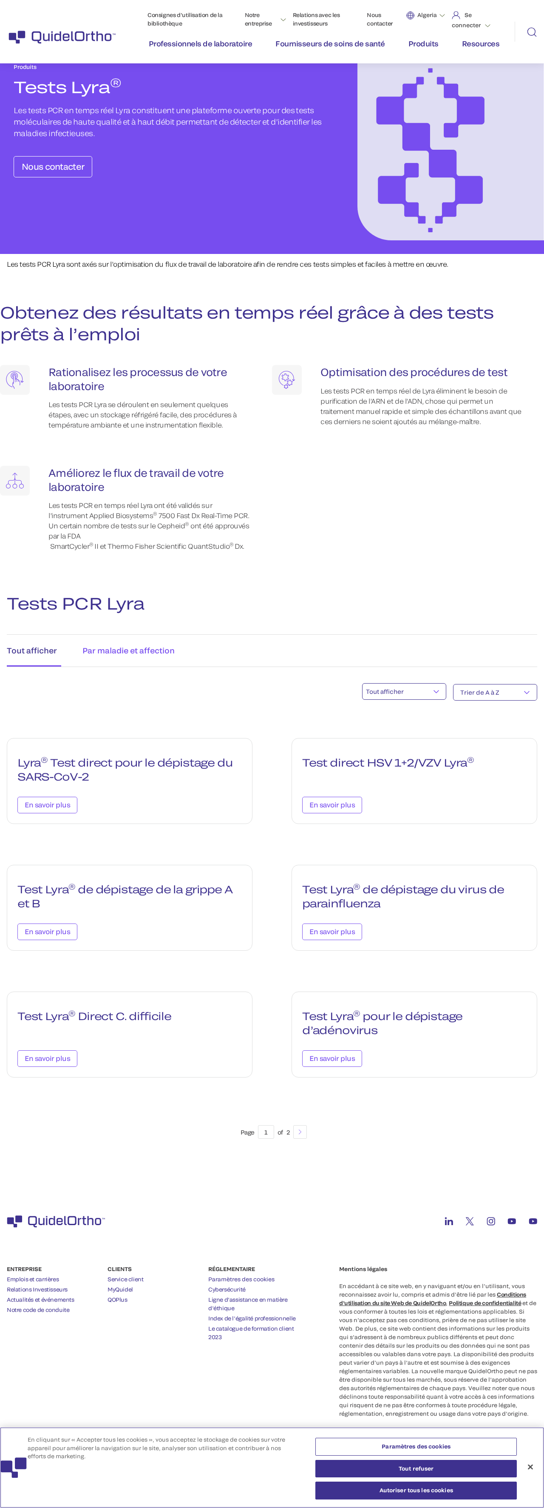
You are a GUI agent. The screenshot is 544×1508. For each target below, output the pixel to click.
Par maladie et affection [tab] (128, 650)
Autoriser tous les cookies (416, 1490)
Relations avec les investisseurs (316, 19)
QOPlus (118, 1299)
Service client (126, 1279)
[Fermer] (530, 1467)
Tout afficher (385, 691)
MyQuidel (120, 1289)
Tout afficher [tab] (32, 650)
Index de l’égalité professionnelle (252, 1318)
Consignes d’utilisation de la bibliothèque (185, 19)
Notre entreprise (258, 19)
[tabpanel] (272, 913)
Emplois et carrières (33, 1279)
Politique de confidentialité (485, 1303)
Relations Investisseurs (37, 1289)
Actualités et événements (40, 1299)
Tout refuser (416, 1468)
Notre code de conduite (38, 1309)
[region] (272, 1467)
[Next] (300, 1132)
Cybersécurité (227, 1289)
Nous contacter (380, 19)
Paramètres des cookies (241, 1279)
